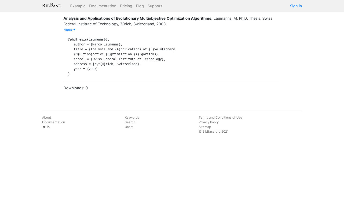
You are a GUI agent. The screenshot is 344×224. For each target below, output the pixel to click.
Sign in (296, 6)
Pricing (126, 6)
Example (77, 6)
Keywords (132, 117)
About (46, 117)
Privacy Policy (209, 122)
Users (129, 127)
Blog (140, 6)
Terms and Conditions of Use (220, 117)
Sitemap (205, 127)
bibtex (68, 30)
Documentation (102, 6)
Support (155, 6)
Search (130, 122)
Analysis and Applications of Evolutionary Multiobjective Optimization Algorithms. (137, 18)
